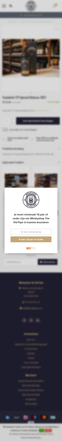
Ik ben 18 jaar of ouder (31, 239)
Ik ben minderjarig (31, 231)
